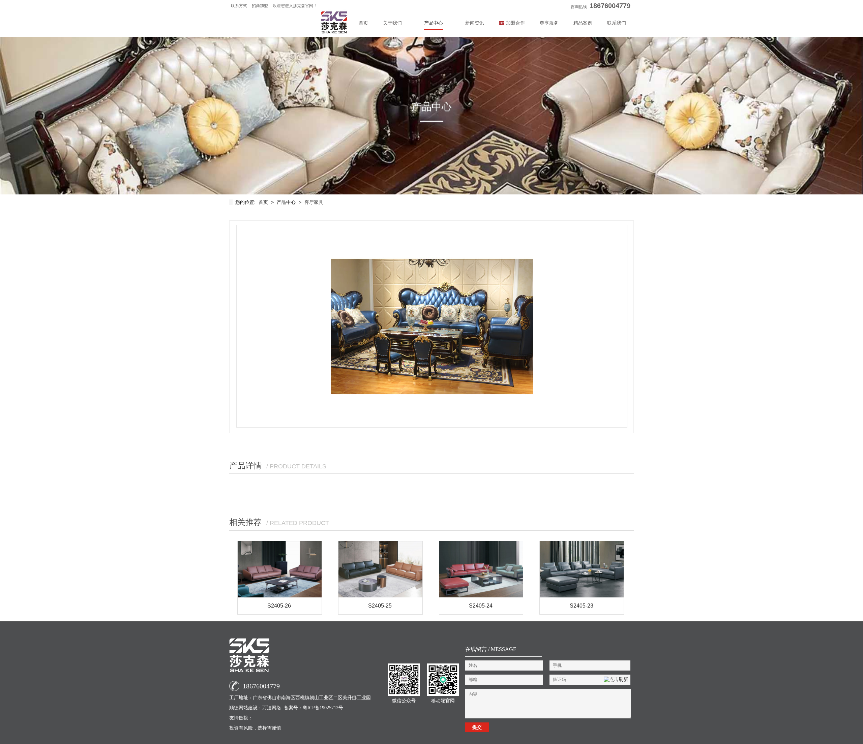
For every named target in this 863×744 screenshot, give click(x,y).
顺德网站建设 (243, 707)
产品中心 (286, 202)
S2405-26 (279, 606)
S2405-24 (481, 606)
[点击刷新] (616, 680)
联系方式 (239, 5)
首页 (363, 23)
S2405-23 (581, 606)
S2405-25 (380, 606)
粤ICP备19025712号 (323, 707)
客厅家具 (313, 202)
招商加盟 (260, 5)
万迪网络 (271, 707)
